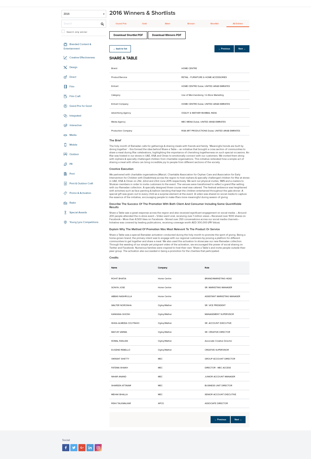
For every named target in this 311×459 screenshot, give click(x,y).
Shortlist (214, 23)
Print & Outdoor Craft (81, 183)
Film (71, 86)
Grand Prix (121, 23)
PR (71, 164)
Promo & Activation (80, 193)
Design (73, 67)
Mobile (73, 144)
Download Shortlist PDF (128, 35)
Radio (72, 202)
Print (72, 173)
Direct (72, 76)
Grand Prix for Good (80, 106)
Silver (167, 23)
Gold (144, 23)
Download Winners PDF (166, 35)
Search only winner (77, 32)
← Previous (224, 48)
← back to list (120, 48)
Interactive (76, 125)
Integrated (75, 115)
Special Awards (78, 212)
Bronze (191, 23)
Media (72, 135)
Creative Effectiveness (82, 57)
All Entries (238, 23)
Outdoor (74, 154)
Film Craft (75, 96)
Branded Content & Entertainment (77, 46)
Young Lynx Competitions (83, 222)
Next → (242, 48)
